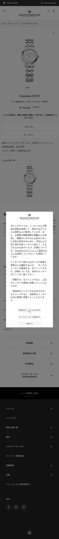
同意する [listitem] (29, 323)
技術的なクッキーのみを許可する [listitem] (29, 310)
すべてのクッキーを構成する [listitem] (29, 317)
